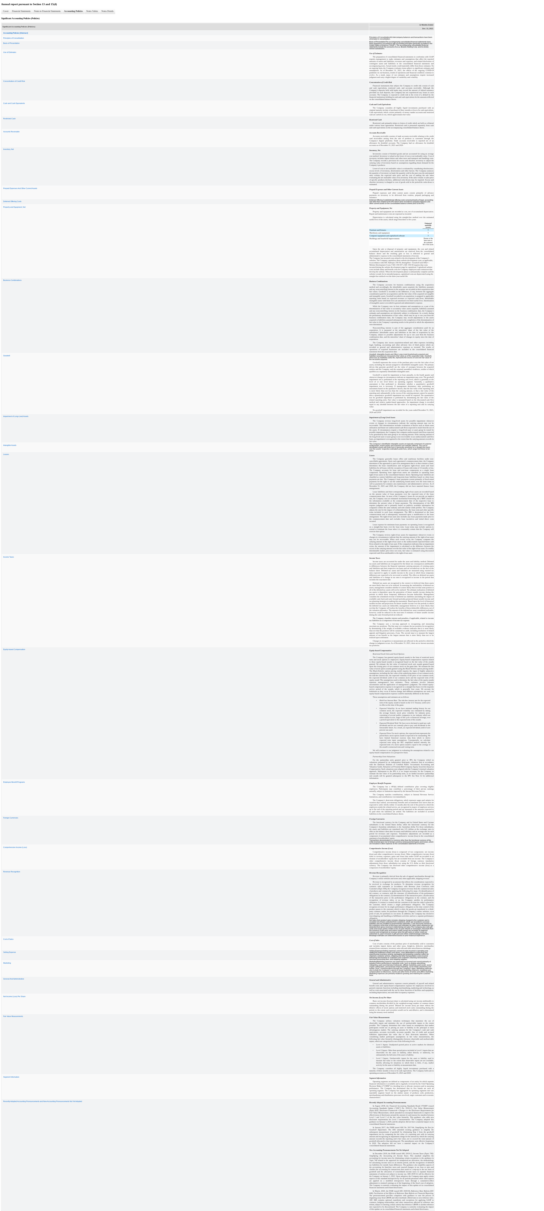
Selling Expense (9, 952)
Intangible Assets (9, 445)
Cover (5, 11)
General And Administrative (13, 979)
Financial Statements (21, 11)
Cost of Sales (8, 939)
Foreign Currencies (10, 818)
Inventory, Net (8, 149)
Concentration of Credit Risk (14, 81)
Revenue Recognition (11, 872)
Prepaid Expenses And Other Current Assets (20, 188)
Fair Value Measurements (13, 1016)
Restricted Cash (9, 119)
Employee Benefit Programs (14, 782)
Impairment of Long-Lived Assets (15, 416)
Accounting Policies (73, 11)
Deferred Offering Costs (12, 201)
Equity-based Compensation (14, 649)
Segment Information (11, 1077)
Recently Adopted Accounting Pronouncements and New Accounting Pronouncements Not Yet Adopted (42, 1101)
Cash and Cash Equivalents (14, 103)
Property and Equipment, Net (14, 207)
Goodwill (6, 356)
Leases (6, 454)
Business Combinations (12, 280)
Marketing (7, 963)
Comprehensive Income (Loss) (15, 847)
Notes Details (107, 11)
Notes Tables (92, 11)
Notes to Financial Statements (47, 11)
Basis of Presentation (11, 43)
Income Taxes (8, 557)
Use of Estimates (9, 52)
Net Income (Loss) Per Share (14, 996)
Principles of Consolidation (13, 38)
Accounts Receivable (11, 132)
